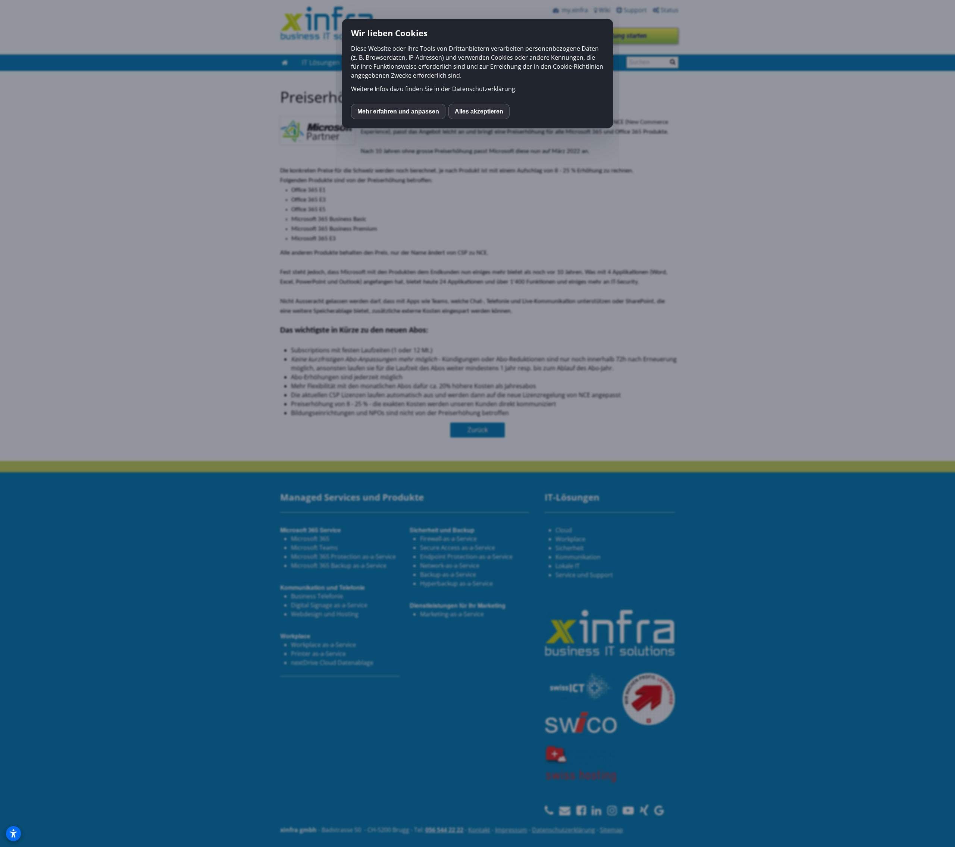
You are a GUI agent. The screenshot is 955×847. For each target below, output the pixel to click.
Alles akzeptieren (479, 111)
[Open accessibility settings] (13, 833)
